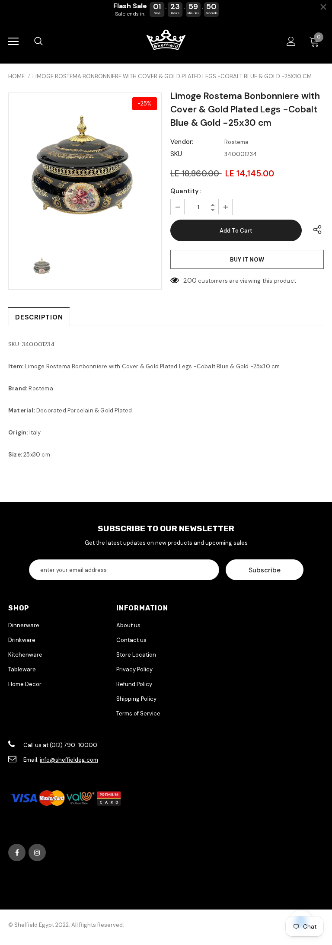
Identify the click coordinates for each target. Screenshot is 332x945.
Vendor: (181, 141)
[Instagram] (37, 852)
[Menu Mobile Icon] (13, 41)
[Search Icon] (38, 41)
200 (190, 280)
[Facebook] (17, 852)
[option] (85, 169)
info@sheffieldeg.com (69, 759)
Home (16, 76)
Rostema (236, 142)
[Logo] (166, 40)
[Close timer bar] (323, 6)
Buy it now (247, 259)
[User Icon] (291, 41)
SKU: (177, 154)
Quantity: (185, 191)
